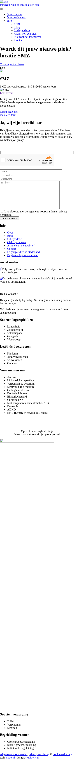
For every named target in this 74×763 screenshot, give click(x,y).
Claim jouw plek (16, 242)
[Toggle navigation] (1, 9)
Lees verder (6, 93)
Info (9, 20)
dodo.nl (10, 757)
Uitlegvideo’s (14, 239)
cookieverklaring (62, 754)
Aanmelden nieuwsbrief (20, 245)
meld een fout (7, 114)
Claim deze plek (9, 111)
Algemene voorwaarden (13, 754)
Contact (18, 40)
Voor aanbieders (16, 17)
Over (17, 23)
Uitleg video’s (22, 30)
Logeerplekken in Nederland (23, 251)
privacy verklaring (39, 754)
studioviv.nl (32, 757)
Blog (17, 27)
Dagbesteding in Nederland (22, 255)
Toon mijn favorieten (12, 64)
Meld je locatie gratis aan (25, 4)
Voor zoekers (14, 14)
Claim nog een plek (25, 33)
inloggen (5, 4)
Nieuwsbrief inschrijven (27, 36)
